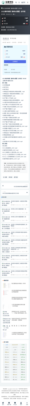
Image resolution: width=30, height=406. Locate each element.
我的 (21, 404)
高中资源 (14, 42)
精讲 (23, 369)
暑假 (7, 367)
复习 (23, 359)
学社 (7, 362)
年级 (15, 364)
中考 (15, 352)
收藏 (5, 177)
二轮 (23, 352)
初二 (7, 357)
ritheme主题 (23, 398)
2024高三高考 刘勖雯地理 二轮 (18, 216)
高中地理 (3, 14)
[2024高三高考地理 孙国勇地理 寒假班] (6, 242)
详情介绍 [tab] (6, 38)
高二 (15, 379)
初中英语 (23, 354)
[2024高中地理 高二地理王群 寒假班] (6, 266)
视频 (7, 374)
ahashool (15, 344)
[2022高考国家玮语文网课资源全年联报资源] (7, 292)
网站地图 (5, 388)
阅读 (23, 374)
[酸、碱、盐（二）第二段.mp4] (7, 328)
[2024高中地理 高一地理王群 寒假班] (6, 203)
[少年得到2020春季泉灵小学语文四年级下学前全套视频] (7, 334)
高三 (23, 377)
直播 (7, 369)
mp (15, 347)
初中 (15, 354)
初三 (7, 354)
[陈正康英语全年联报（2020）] (7, 285)
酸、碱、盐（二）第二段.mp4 (19, 325)
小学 (7, 364)
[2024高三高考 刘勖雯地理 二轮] (6, 219)
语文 (15, 374)
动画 (15, 357)
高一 (15, 377)
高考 (23, 379)
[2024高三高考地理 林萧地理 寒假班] (6, 273)
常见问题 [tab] (14, 38)
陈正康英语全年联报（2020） (19, 283)
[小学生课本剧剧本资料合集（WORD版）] (7, 306)
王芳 (23, 367)
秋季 (15, 369)
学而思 (14, 362)
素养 (7, 372)
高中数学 (7, 379)
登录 (24, 2)
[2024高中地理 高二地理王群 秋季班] (6, 258)
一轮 (23, 349)
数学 (23, 364)
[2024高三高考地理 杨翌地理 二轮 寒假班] (6, 227)
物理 (15, 367)
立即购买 (15, 61)
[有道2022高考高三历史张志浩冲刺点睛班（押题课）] (7, 322)
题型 (7, 377)
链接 (16, 177)
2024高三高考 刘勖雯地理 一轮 (18, 209)
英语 (23, 372)
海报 (11, 177)
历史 (7, 359)
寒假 (23, 362)
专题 (7, 352)
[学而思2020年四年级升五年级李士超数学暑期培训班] (7, 299)
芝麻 (15, 372)
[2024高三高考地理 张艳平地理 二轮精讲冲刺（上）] (6, 251)
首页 (9, 42)
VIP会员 (15, 404)
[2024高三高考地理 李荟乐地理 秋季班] (6, 234)
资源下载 (9, 404)
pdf (6, 349)
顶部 (27, 404)
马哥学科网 (20, 388)
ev (23, 344)
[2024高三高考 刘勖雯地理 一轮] (6, 211)
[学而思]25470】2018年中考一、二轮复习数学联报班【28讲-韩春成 (19, 313)
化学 (23, 357)
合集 (15, 359)
